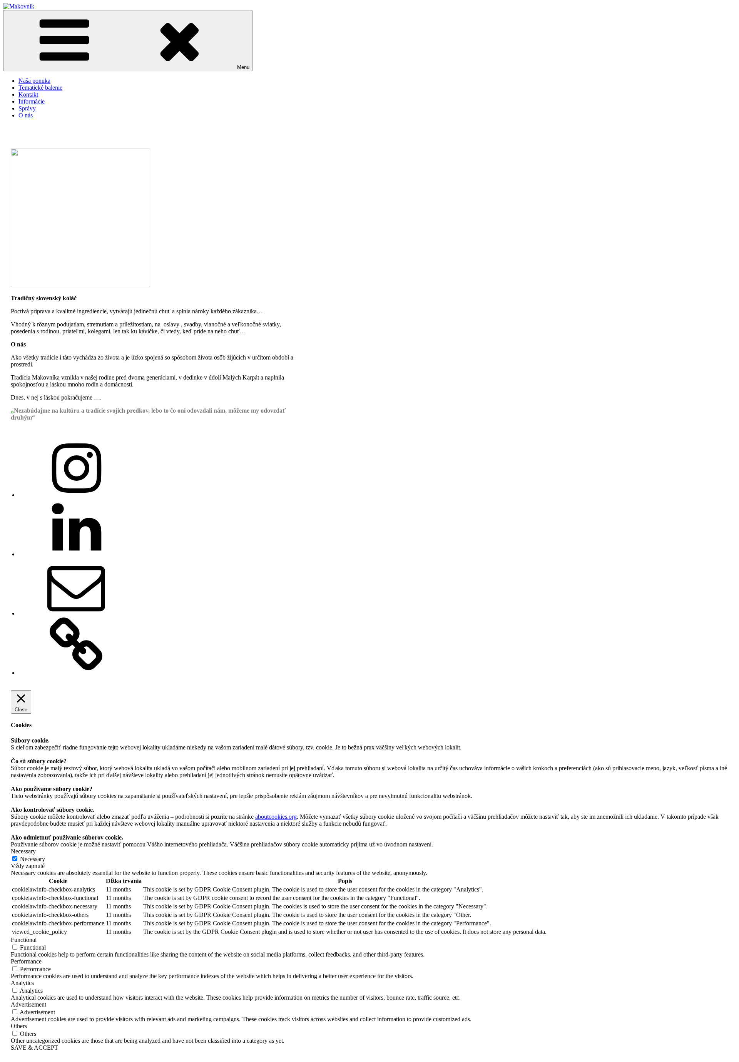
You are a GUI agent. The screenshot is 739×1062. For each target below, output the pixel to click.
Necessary (32, 859)
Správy (27, 108)
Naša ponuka (34, 80)
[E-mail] (76, 613)
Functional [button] (24, 940)
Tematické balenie (40, 87)
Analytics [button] (22, 983)
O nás (25, 115)
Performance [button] (26, 961)
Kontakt (28, 94)
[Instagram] (76, 495)
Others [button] (19, 1026)
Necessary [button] (23, 851)
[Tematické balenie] (76, 672)
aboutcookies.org (276, 816)
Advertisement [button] (28, 1004)
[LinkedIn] (76, 554)
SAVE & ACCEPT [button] (34, 1047)
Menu (243, 67)
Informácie (31, 101)
